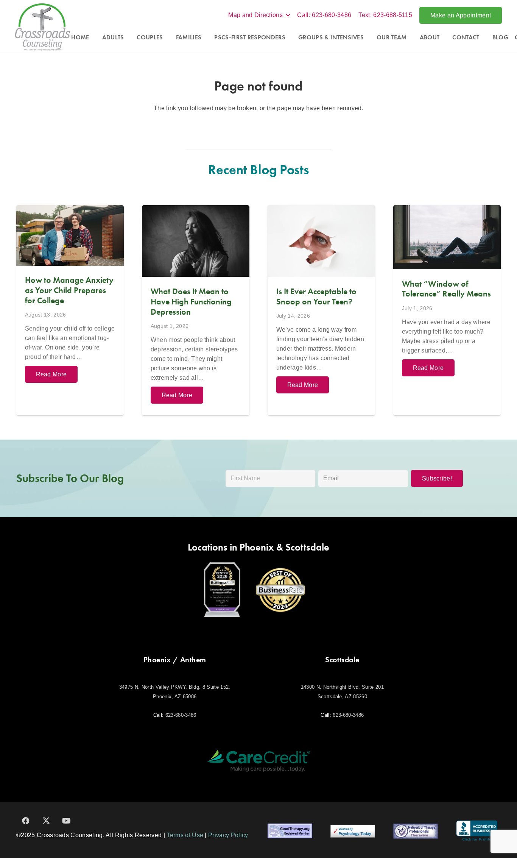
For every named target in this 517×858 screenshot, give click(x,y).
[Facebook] (25, 820)
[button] (259, 15)
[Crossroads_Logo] (42, 27)
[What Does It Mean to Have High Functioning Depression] (195, 310)
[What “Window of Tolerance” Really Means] (447, 310)
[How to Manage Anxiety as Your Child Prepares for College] (70, 310)
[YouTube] (66, 820)
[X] (46, 820)
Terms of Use (185, 835)
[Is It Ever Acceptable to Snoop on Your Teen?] (321, 310)
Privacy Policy (228, 835)
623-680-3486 (180, 715)
